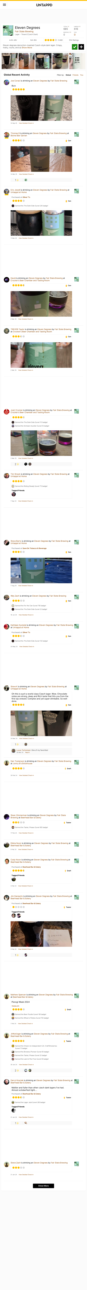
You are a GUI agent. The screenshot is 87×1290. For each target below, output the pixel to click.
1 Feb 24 (13, 1023)
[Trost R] (25, 179)
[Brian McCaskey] (25, 1123)
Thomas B (15, 133)
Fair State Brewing (24, 31)
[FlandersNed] (29, 464)
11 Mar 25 (14, 238)
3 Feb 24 (13, 886)
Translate (15, 1006)
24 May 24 (14, 646)
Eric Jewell (15, 190)
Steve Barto (16, 541)
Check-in (74, 47)
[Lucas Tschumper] (25, 744)
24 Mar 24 (14, 738)
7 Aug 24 (13, 585)
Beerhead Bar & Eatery (31, 817)
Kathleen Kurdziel (18, 625)
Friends (75, 75)
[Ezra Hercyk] (25, 1070)
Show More (27, 47)
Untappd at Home (19, 192)
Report (27, 752)
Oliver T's (26, 197)
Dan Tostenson (17, 761)
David (13, 278)
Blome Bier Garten (19, 135)
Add (81, 47)
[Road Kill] (25, 464)
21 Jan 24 (14, 1117)
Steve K (14, 686)
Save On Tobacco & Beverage (34, 548)
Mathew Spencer (18, 995)
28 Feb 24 (14, 775)
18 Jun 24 (14, 615)
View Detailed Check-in (26, 123)
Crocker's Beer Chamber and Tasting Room (30, 280)
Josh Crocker (17, 410)
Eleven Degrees (40, 81)
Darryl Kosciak (17, 1080)
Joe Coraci (15, 81)
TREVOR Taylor (17, 329)
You (81, 75)
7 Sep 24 (13, 501)
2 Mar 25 (13, 319)
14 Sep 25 (14, 123)
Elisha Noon (16, 843)
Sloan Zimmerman (19, 815)
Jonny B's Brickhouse (22, 763)
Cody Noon (16, 860)
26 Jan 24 (14, 1064)
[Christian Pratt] (29, 1070)
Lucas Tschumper (24, 750)
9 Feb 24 (13, 849)
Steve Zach (16, 1163)
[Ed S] (25, 954)
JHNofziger (16, 1034)
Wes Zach (15, 596)
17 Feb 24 (14, 833)
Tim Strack (15, 474)
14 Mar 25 (14, 174)
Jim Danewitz (17, 896)
